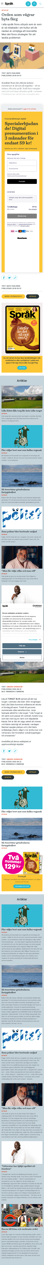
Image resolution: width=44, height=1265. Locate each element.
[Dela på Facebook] (4, 277)
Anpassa (21, 652)
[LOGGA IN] (34, 3)
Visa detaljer (33, 640)
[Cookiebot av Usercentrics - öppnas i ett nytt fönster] (33, 606)
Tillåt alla (22, 646)
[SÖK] (40, 3)
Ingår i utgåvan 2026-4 (13, 772)
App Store (22, 368)
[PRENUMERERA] (28, 3)
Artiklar (5, 10)
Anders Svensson (15, 687)
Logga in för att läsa (29, 109)
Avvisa (22, 657)
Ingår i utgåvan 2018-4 (13, 296)
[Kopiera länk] (15, 277)
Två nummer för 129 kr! (22, 886)
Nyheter (8, 777)
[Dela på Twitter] (9, 277)
